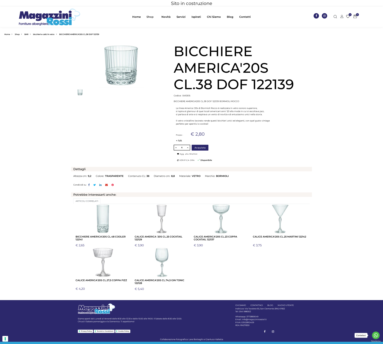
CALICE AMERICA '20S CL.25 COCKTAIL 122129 (158, 238)
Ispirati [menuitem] (196, 17)
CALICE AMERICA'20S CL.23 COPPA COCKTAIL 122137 (215, 238)
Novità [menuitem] (166, 17)
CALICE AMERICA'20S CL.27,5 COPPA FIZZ (101, 280)
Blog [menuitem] (230, 17)
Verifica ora (187, 160)
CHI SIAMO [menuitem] (240, 305)
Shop (149, 17)
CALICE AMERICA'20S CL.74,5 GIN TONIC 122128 (159, 282)
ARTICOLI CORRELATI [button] (87, 201)
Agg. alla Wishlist (188, 154)
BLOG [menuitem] (270, 305)
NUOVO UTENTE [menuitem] (286, 305)
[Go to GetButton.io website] (376, 341)
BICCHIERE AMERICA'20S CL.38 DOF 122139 (79, 34)
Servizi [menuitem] (181, 17)
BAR (26, 34)
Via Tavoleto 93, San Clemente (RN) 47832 (265, 308)
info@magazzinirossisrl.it (254, 319)
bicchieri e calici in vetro (43, 34)
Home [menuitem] (136, 17)
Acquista (200, 147)
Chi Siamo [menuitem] (214, 17)
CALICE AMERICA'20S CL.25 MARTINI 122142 (279, 236)
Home (7, 34)
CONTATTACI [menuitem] (256, 305)
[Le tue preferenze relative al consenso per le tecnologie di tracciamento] (5, 339)
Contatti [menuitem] (245, 17)
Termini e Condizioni (105, 331)
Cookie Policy (123, 331)
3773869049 (252, 316)
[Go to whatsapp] (376, 335)
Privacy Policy (86, 331)
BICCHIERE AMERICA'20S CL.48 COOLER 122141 (101, 238)
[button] (121, 65)
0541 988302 (245, 311)
